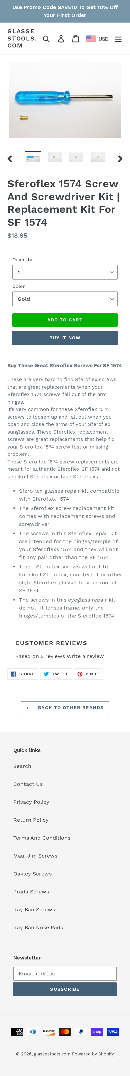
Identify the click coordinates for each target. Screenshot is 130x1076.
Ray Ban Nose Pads (38, 927)
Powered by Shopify (93, 1053)
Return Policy (31, 820)
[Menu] (118, 38)
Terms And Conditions (41, 838)
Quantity (22, 259)
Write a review (85, 656)
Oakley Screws (32, 873)
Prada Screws (31, 891)
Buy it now (65, 337)
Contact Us (28, 784)
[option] (33, 158)
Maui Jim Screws (35, 856)
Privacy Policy (31, 802)
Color (18, 286)
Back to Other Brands (70, 707)
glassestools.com (22, 38)
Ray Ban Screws (34, 909)
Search (22, 766)
